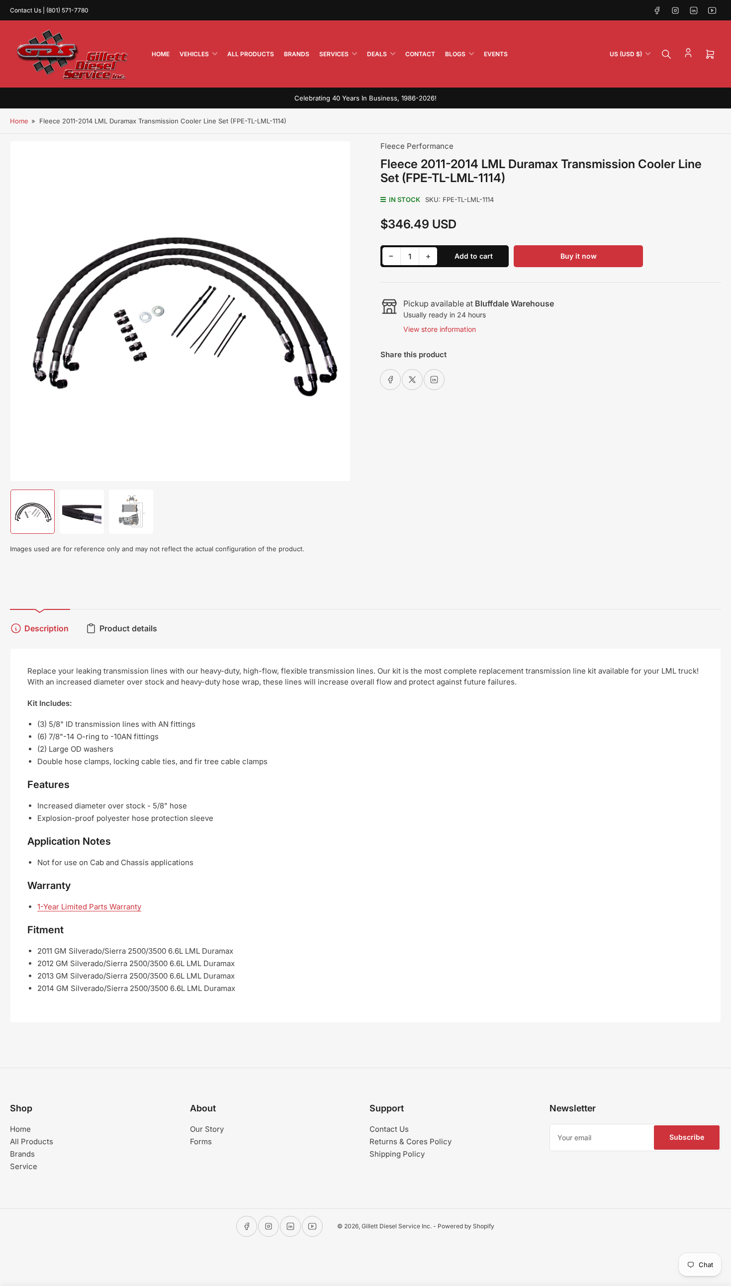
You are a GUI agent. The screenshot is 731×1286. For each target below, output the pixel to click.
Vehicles (194, 54)
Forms (201, 1141)
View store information (439, 329)
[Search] (666, 54)
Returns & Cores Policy (410, 1141)
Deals (377, 54)
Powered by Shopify (466, 1226)
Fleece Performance (417, 146)
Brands (296, 54)
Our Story (207, 1129)
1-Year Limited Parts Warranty (89, 906)
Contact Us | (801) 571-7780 (49, 10)
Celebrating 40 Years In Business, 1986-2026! (365, 98)
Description (46, 628)
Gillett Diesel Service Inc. (397, 1226)
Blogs (455, 54)
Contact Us (389, 1129)
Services (334, 54)
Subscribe (686, 1137)
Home (161, 54)
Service (23, 1166)
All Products (250, 54)
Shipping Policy (397, 1154)
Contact (420, 54)
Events (496, 54)
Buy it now (578, 256)
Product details (128, 628)
